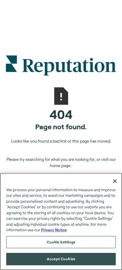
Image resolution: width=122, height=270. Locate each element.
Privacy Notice (54, 230)
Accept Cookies (61, 258)
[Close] (114, 181)
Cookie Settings (61, 242)
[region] (61, 221)
